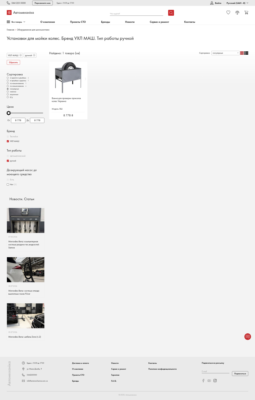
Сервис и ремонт (159, 21)
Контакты (189, 21)
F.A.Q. (113, 381)
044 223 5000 (19, 3)
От (8, 120)
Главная (10, 29)
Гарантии (115, 375)
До (28, 120)
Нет (11, 184)
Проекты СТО (78, 21)
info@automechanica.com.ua (37, 381)
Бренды (105, 21)
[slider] (9, 113)
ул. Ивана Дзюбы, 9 (34, 369)
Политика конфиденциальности (162, 369)
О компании (47, 21)
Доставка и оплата (80, 363)
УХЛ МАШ (14, 141)
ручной (13, 160)
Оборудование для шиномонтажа (33, 29)
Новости (130, 21)
